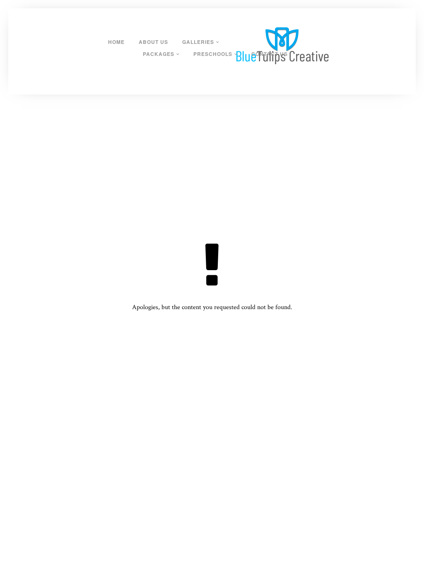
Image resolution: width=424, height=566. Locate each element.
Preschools (212, 54)
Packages (158, 54)
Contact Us (269, 54)
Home (116, 42)
